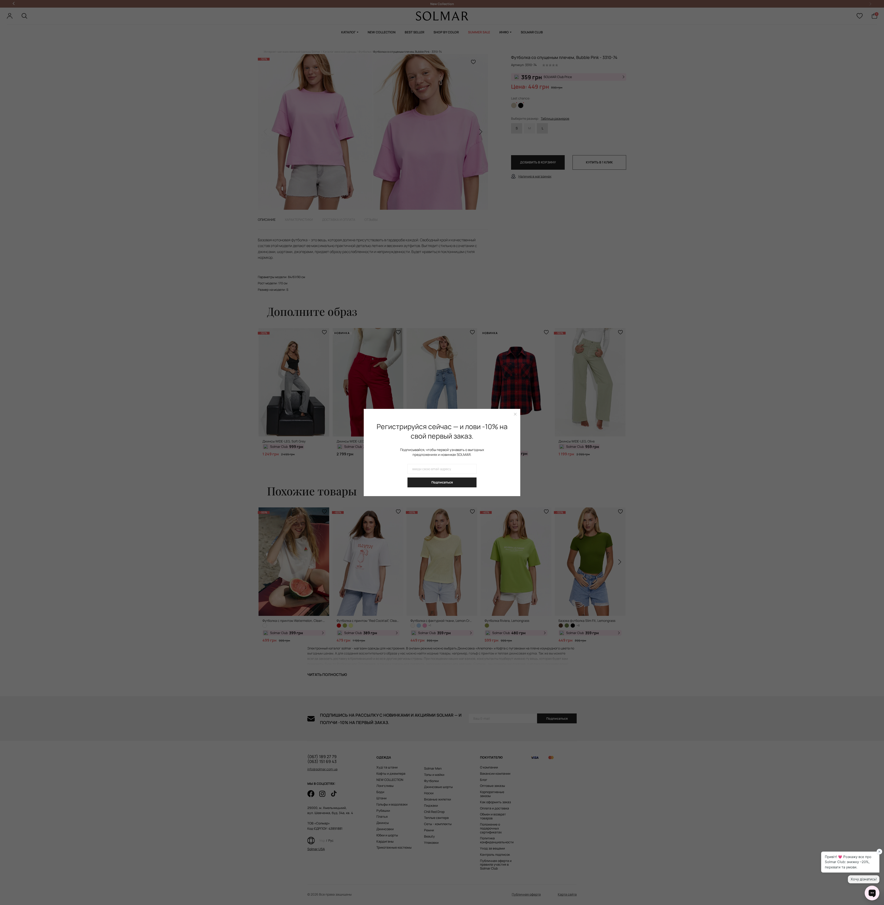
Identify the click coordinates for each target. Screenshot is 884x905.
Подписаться (442, 482)
